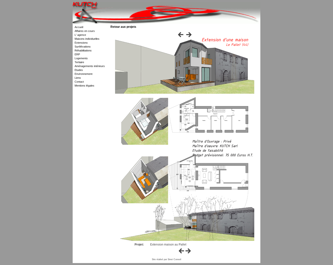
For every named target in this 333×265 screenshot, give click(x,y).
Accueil (79, 27)
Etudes (79, 70)
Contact (79, 81)
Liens (78, 77)
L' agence (80, 34)
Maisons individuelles (87, 38)
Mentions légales (84, 85)
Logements (81, 58)
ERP (77, 54)
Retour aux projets (123, 27)
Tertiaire (79, 62)
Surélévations (83, 46)
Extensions (81, 42)
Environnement (83, 73)
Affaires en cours (85, 30)
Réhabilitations (83, 50)
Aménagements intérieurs (90, 66)
